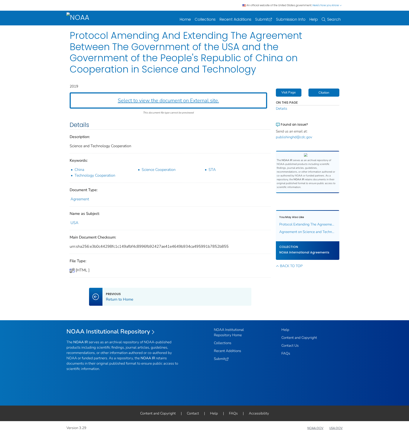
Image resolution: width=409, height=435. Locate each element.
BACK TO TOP (291, 265)
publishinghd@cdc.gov (294, 137)
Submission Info (290, 19)
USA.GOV (336, 428)
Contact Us (290, 345)
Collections (205, 19)
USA (74, 222)
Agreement (80, 199)
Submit (261, 19)
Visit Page (288, 92)
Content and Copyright (299, 337)
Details (281, 108)
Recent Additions (235, 19)
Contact (193, 413)
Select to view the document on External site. (168, 100)
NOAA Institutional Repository (108, 331)
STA (212, 169)
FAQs (285, 353)
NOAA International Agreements (304, 252)
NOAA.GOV (315, 428)
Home (185, 19)
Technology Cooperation (95, 175)
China (79, 169)
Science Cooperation (159, 169)
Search (334, 19)
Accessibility (259, 413)
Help (313, 19)
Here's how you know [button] (326, 5)
